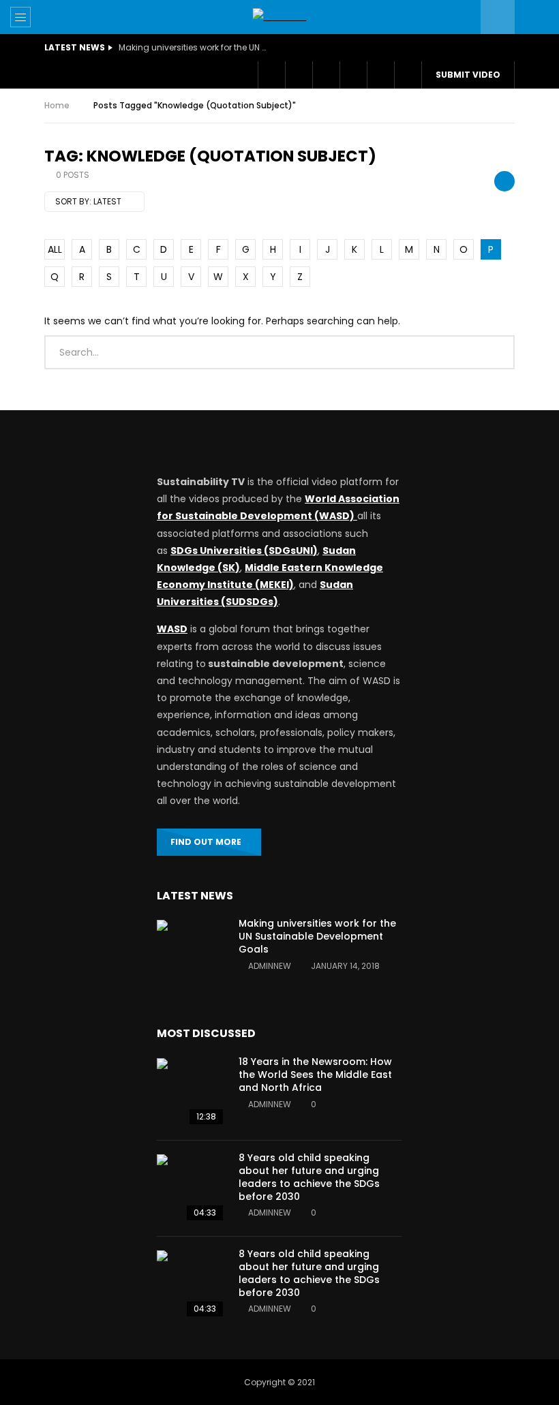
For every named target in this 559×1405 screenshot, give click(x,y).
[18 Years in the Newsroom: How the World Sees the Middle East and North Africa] (191, 1092)
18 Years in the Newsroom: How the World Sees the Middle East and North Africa (315, 1074)
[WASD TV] (280, 16)
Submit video (468, 74)
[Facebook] (271, 75)
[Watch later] (325, 75)
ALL (55, 249)
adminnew (269, 966)
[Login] (380, 75)
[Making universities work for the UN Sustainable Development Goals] (191, 954)
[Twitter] (298, 75)
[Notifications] (353, 75)
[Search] (532, 17)
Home (57, 105)
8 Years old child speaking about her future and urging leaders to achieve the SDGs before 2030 (309, 1177)
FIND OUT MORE (205, 842)
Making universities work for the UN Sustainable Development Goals (194, 47)
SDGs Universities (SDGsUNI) (244, 550)
